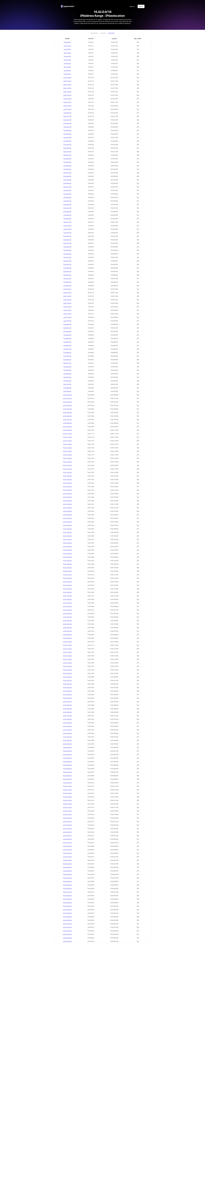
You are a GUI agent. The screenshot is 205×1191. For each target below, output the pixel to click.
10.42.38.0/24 (67, 176)
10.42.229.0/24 (67, 850)
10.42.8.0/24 (67, 70)
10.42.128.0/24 (67, 493)
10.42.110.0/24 (67, 430)
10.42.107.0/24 (67, 419)
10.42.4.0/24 (67, 56)
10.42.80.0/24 (67, 324)
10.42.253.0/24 (67, 934)
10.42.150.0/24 (67, 571)
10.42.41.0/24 (67, 187)
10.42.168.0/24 (67, 635)
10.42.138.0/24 (67, 529)
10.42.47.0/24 (67, 208)
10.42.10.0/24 (67, 77)
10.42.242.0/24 (67, 895)
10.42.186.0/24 (67, 698)
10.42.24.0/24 (67, 127)
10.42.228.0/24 (67, 846)
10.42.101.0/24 (67, 398)
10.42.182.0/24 (67, 684)
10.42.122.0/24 (67, 472)
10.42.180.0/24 (67, 677)
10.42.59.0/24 (67, 250)
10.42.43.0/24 (67, 194)
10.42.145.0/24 (67, 553)
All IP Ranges (94, 33)
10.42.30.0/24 (67, 148)
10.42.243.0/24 (67, 899)
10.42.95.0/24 (67, 377)
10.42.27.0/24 (67, 137)
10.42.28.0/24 (67, 141)
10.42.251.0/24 (67, 927)
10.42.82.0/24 (67, 331)
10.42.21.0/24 (67, 116)
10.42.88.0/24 (67, 352)
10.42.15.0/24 (67, 95)
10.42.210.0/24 (67, 783)
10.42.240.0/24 (67, 888)
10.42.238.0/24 (67, 881)
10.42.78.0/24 (67, 317)
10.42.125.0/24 (67, 483)
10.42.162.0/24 (67, 613)
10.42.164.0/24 (67, 620)
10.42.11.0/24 (67, 81)
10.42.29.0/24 (67, 144)
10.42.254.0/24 (67, 938)
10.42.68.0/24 (67, 282)
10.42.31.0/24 (67, 151)
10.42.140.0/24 (67, 536)
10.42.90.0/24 (67, 360)
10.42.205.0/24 (67, 765)
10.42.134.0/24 (67, 515)
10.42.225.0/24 (67, 835)
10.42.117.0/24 (67, 455)
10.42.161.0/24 (67, 610)
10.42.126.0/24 (67, 486)
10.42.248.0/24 (67, 917)
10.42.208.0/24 (67, 776)
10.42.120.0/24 (67, 465)
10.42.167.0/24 (67, 631)
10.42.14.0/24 (67, 92)
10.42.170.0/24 (67, 642)
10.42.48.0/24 (67, 211)
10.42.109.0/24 (67, 427)
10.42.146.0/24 (67, 557)
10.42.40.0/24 (67, 183)
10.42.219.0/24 (67, 814)
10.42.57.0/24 (67, 243)
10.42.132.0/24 (67, 508)
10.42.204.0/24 (67, 761)
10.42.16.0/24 (67, 99)
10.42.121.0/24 (67, 469)
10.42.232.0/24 (67, 860)
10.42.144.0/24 (67, 550)
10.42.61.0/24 (67, 257)
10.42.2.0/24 (67, 49)
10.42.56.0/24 (67, 240)
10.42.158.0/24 (67, 599)
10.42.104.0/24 (67, 409)
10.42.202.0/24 (67, 754)
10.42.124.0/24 (67, 479)
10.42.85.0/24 (67, 342)
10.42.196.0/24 (67, 733)
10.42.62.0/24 (67, 261)
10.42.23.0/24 (67, 123)
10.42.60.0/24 (67, 254)
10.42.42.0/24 (67, 190)
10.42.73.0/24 (67, 300)
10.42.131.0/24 (67, 504)
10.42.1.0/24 (67, 46)
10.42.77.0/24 (67, 314)
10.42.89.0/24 (67, 356)
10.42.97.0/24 (67, 384)
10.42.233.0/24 (67, 864)
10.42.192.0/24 (67, 719)
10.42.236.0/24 (67, 874)
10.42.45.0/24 (67, 201)
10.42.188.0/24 (67, 705)
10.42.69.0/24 (67, 285)
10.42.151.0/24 (67, 575)
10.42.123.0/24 (67, 476)
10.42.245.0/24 (67, 906)
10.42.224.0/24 (67, 832)
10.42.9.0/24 (67, 74)
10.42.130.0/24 (67, 501)
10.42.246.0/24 (67, 910)
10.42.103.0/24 (67, 405)
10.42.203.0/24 (67, 758)
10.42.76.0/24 (67, 310)
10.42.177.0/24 (67, 666)
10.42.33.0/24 (67, 159)
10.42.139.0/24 (67, 532)
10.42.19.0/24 (67, 109)
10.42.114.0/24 (67, 444)
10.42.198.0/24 (67, 740)
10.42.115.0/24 (67, 448)
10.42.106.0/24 (67, 416)
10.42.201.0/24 (67, 751)
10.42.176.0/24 (67, 663)
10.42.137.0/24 (67, 525)
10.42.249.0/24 (67, 920)
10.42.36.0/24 (67, 169)
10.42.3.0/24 (67, 53)
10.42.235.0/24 (67, 871)
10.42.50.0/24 (67, 218)
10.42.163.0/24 (67, 617)
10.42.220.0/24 (67, 818)
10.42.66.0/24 (67, 275)
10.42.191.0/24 (67, 716)
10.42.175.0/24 (67, 659)
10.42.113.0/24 (67, 441)
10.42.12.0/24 (67, 85)
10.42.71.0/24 (67, 293)
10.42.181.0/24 (67, 680)
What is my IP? (94, 4)
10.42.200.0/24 (67, 747)
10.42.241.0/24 (67, 892)
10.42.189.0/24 (67, 709)
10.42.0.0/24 (67, 42)
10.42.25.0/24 (67, 130)
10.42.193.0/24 (67, 723)
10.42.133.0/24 (67, 511)
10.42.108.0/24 (67, 423)
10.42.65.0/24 (67, 271)
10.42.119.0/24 (67, 462)
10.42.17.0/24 (67, 102)
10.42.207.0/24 (67, 772)
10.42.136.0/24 (67, 522)
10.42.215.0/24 (67, 800)
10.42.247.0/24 (67, 913)
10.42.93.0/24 (67, 370)
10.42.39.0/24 (67, 180)
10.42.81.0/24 (67, 328)
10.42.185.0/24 (67, 694)
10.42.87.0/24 (67, 349)
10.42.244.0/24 (67, 902)
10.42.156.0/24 (67, 592)
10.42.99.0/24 (67, 391)
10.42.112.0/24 (67, 437)
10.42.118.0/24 (67, 458)
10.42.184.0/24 (67, 691)
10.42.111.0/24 (67, 434)
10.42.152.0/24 (67, 578)
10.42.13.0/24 (67, 88)
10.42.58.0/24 (67, 247)
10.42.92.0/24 (67, 367)
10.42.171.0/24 (67, 645)
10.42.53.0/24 (67, 229)
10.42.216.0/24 (67, 804)
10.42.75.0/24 (67, 307)
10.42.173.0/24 (67, 652)
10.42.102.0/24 (67, 402)
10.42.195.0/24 (67, 730)
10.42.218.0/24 (67, 811)
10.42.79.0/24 (67, 321)
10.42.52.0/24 (67, 226)
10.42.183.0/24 (67, 687)
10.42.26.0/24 (67, 134)
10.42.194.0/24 (67, 726)
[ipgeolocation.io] (60, 3)
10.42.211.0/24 (67, 786)
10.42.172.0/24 (67, 649)
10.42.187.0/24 (67, 702)
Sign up (139, 4)
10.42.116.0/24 (67, 451)
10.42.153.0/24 (67, 582)
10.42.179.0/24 (67, 673)
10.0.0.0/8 (102, 33)
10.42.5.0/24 (67, 60)
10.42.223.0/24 (67, 828)
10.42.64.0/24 (67, 268)
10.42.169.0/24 (67, 638)
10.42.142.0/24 (67, 543)
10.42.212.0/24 (67, 790)
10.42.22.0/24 (67, 120)
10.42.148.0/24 (67, 564)
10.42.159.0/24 (67, 603)
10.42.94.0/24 (67, 374)
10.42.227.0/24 (67, 843)
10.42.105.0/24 (67, 412)
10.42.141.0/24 (67, 539)
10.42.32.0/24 (67, 155)
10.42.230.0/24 (67, 853)
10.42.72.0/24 (67, 296)
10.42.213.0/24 (67, 793)
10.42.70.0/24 (67, 289)
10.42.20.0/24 (67, 113)
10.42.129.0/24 (67, 497)
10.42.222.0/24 (67, 825)
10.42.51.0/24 (67, 222)
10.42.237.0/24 (67, 878)
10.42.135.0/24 (67, 518)
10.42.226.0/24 (67, 839)
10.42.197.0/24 (67, 737)
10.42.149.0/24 (67, 568)
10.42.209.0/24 (67, 779)
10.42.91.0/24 (67, 363)
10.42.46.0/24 (67, 204)
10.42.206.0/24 (67, 769)
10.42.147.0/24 (67, 560)
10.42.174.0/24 (67, 656)
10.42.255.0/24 (67, 941)
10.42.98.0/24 (67, 388)
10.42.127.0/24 (67, 490)
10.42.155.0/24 (67, 589)
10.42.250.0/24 (67, 924)
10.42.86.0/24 (67, 345)
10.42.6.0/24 (67, 63)
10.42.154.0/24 (67, 585)
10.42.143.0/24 (67, 546)
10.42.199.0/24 (67, 744)
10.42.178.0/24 (67, 670)
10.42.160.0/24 (67, 606)
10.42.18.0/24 (67, 106)
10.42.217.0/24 (67, 807)
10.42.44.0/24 (67, 197)
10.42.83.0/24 (67, 335)
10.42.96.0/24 (67, 381)
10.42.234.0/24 (67, 867)
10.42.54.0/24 (67, 233)
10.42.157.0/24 (67, 596)
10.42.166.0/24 (67, 627)
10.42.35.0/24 (67, 166)
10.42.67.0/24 (67, 278)
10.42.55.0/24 (67, 236)
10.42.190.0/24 (67, 712)
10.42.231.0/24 (67, 857)
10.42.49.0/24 (67, 215)
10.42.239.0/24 (67, 885)
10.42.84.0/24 (67, 338)
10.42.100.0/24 (67, 395)
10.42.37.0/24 (67, 173)
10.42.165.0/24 (67, 624)
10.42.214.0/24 (67, 797)
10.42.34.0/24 (67, 162)
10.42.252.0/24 (67, 931)
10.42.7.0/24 (67, 67)
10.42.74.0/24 (67, 303)
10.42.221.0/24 (67, 821)
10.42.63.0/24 (67, 264)
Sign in (148, 4)
